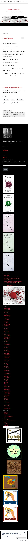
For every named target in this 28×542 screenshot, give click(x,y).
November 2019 (7, 337)
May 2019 (6, 341)
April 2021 (6, 321)
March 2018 (6, 350)
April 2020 (6, 330)
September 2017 (7, 359)
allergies (12, 112)
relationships (21, 114)
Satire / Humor (6, 419)
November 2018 (7, 344)
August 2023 (6, 311)
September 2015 (7, 393)
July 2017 (6, 361)
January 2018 (6, 353)
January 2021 (6, 325)
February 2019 (7, 343)
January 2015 (6, 405)
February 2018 (7, 351)
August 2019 (6, 340)
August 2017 (6, 360)
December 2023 (7, 308)
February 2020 (7, 332)
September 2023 (7, 309)
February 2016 (7, 386)
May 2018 (6, 347)
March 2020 (6, 331)
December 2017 (7, 354)
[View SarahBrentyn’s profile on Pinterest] (6, 157)
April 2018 (6, 348)
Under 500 (6, 423)
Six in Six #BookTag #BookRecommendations (13, 281)
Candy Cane (6, 275)
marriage (13, 114)
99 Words (9, 110)
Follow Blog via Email (8, 159)
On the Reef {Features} (8, 416)
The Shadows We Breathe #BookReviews (12, 276)
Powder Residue (8, 38)
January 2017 (6, 370)
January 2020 (6, 334)
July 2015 (6, 396)
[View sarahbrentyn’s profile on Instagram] (4, 157)
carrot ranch (17, 112)
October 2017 (6, 357)
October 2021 (6, 318)
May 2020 (6, 328)
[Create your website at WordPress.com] (14, 1)
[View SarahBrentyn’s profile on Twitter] (3, 157)
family (21, 112)
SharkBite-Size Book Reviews (10, 420)
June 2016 (6, 380)
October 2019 (6, 338)
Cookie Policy (5, 536)
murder (16, 114)
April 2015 (6, 401)
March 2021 (6, 322)
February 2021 (7, 324)
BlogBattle (6, 413)
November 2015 (7, 390)
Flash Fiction (8, 114)
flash (4, 114)
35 (22, 38)
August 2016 (6, 377)
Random (5, 417)
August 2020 (6, 327)
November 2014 (7, 408)
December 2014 (7, 406)
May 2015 (6, 399)
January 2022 (6, 314)
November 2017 (7, 356)
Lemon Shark (5, 150)
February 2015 (7, 403)
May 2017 (6, 364)
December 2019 (7, 335)
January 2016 (6, 388)
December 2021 (7, 315)
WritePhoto (6, 425)
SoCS (5, 422)
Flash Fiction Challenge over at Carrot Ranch (12, 87)
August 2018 (6, 345)
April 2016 (6, 383)
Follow (5, 169)
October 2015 (6, 392)
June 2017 (6, 363)
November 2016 (7, 373)
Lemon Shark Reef (14, 9)
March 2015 (6, 402)
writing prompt (13, 116)
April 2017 (6, 366)
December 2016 (7, 372)
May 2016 (6, 382)
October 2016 (6, 375)
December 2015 (7, 389)
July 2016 (6, 379)
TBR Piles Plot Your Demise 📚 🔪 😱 (11, 282)
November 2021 (7, 317)
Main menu (14, 24)
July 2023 (6, 312)
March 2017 (6, 367)
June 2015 (6, 398)
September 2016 (7, 376)
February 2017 (7, 369)
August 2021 (6, 319)
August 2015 (6, 395)
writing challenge (6, 116)
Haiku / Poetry (6, 415)
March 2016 (6, 385)
